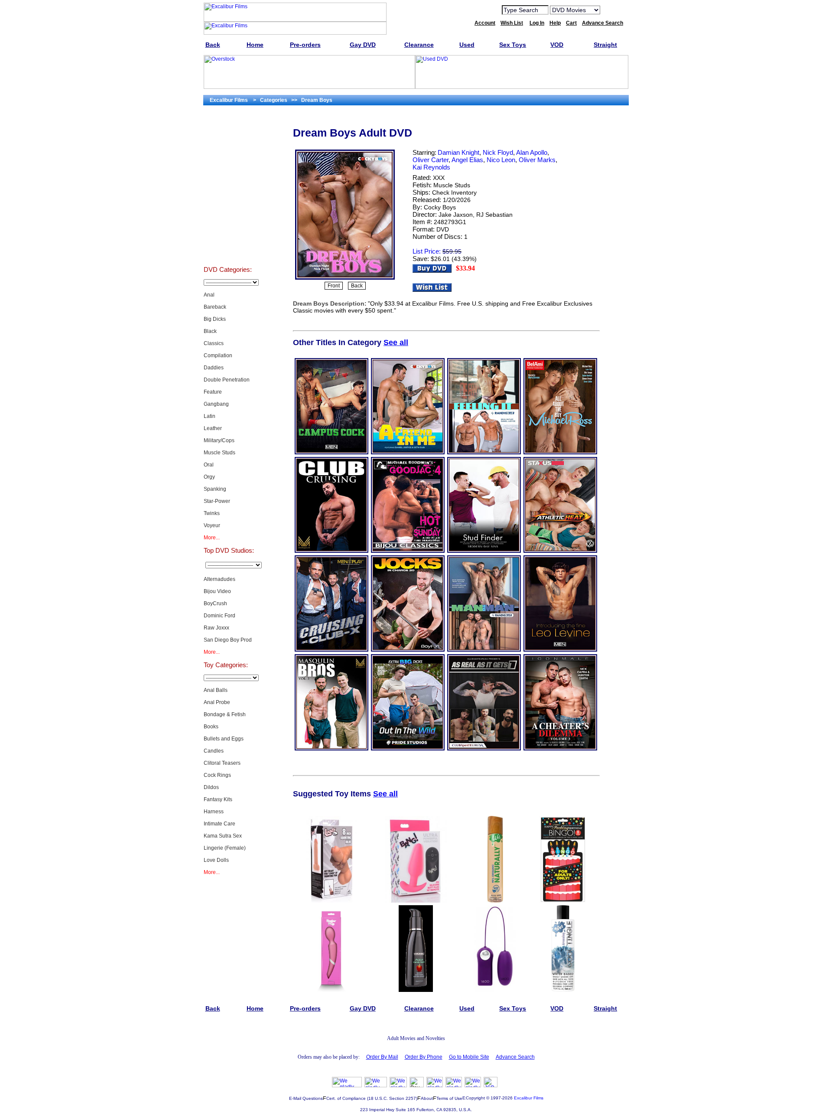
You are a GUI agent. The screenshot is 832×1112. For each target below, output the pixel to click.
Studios (228, 158)
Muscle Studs (219, 453)
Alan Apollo (531, 152)
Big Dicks (215, 319)
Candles (214, 751)
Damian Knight (458, 152)
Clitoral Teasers (222, 763)
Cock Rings (217, 775)
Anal (209, 295)
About (427, 1098)
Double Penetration (227, 380)
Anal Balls (216, 690)
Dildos (211, 787)
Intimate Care (219, 824)
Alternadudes (219, 579)
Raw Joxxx (216, 628)
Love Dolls (216, 860)
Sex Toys (227, 244)
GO (612, 10)
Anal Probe (217, 702)
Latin (209, 416)
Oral (209, 465)
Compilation (218, 355)
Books (211, 727)
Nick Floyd (498, 152)
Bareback (215, 307)
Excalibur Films (528, 1098)
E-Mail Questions (306, 1098)
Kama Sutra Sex (223, 836)
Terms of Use (449, 1098)
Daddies (214, 368)
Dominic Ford (219, 616)
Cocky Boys (440, 207)
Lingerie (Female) (225, 848)
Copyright (475, 1098)
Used (227, 223)
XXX (439, 177)
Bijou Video (217, 591)
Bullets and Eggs (224, 739)
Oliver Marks (537, 159)
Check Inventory (454, 192)
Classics (214, 343)
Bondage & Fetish (225, 714)
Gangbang (216, 404)
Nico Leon (501, 159)
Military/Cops (219, 440)
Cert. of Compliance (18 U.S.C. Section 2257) (371, 1098)
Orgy (209, 477)
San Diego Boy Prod (228, 640)
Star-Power (217, 501)
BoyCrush (215, 603)
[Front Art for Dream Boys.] (345, 279)
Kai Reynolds (431, 167)
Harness (214, 812)
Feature (213, 392)
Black (210, 331)
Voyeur (212, 525)
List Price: (427, 251)
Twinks (212, 513)
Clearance (227, 201)
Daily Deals (227, 179)
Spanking (215, 489)
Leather (213, 428)
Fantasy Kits (218, 799)
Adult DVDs (227, 136)
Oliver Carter (430, 159)
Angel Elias (467, 159)
